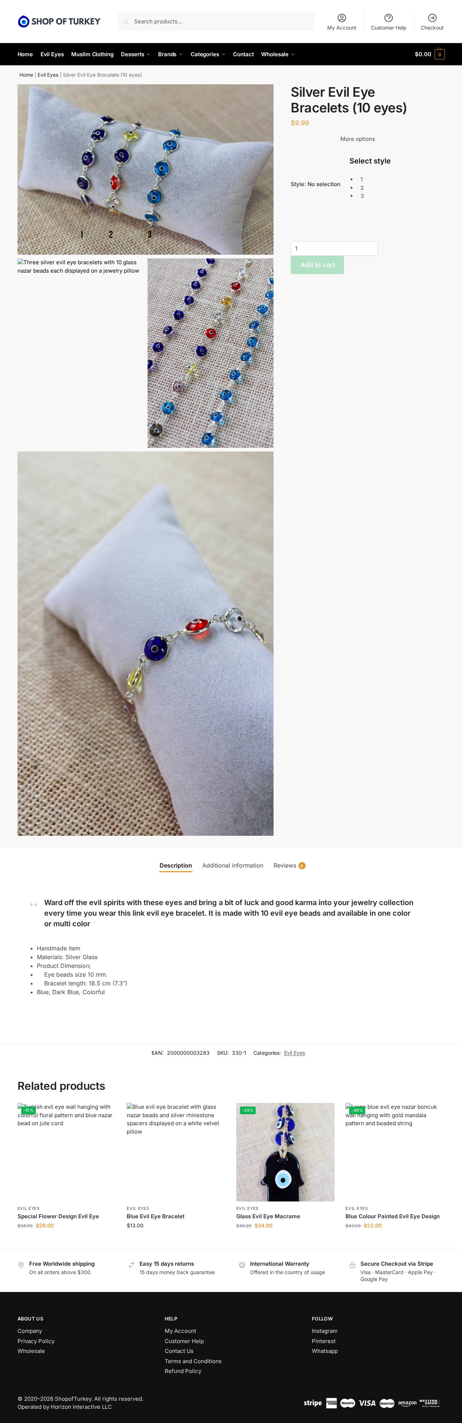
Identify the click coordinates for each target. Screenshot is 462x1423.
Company (30, 1330)
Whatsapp (325, 1350)
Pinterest (324, 1341)
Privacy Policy (36, 1341)
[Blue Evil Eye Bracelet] (176, 1152)
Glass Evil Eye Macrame (268, 1216)
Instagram (324, 1330)
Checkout (432, 27)
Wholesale (31, 1350)
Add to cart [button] (67, 1241)
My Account (341, 27)
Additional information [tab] (232, 865)
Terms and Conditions (193, 1361)
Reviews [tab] (288, 865)
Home (26, 75)
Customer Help (388, 27)
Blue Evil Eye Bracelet (155, 1216)
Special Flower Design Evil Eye (58, 1216)
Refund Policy (183, 1371)
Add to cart (317, 265)
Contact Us (179, 1350)
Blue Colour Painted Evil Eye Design (392, 1216)
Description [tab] (176, 865)
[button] (429, 54)
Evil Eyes (48, 75)
